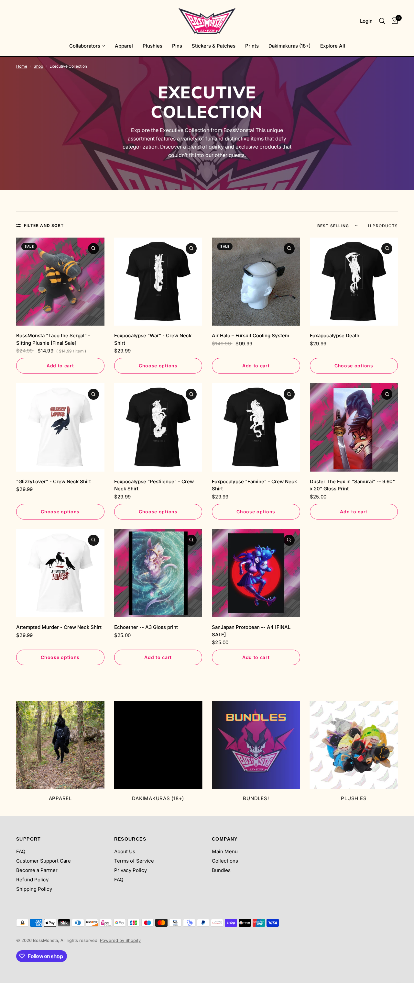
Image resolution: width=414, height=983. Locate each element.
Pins (177, 46)
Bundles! (256, 798)
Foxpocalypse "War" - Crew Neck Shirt (152, 339)
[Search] (382, 21)
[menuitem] (87, 46)
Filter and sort (44, 225)
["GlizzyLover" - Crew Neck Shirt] (60, 427)
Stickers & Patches (213, 46)
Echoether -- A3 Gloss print (146, 627)
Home (21, 66)
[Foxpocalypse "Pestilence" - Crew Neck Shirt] (158, 427)
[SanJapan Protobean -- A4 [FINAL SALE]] (256, 573)
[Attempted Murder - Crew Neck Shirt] (60, 573)
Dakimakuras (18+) (289, 46)
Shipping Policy (34, 889)
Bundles (221, 870)
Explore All (332, 46)
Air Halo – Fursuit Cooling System (250, 335)
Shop (38, 66)
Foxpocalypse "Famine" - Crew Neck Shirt (254, 485)
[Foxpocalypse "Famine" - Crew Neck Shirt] (256, 427)
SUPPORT (28, 839)
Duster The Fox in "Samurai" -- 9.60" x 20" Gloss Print (352, 485)
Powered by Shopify (120, 940)
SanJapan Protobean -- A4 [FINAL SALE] (251, 631)
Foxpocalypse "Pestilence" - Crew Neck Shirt (154, 485)
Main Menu (225, 851)
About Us (124, 851)
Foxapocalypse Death (334, 335)
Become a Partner (37, 870)
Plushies (152, 46)
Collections (225, 861)
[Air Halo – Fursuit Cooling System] (256, 282)
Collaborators (84, 46)
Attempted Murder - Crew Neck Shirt (59, 627)
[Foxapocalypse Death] (354, 282)
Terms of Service (134, 861)
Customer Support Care (43, 861)
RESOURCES (130, 839)
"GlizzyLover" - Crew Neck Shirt (53, 481)
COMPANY (225, 839)
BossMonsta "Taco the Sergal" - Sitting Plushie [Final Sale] (53, 339)
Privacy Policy (130, 870)
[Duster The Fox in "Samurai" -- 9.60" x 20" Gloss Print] (354, 427)
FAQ (20, 851)
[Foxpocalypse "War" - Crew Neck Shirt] (158, 282)
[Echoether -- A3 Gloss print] (158, 573)
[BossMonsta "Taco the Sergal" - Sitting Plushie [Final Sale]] (60, 282)
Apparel (124, 46)
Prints (252, 46)
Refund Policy (32, 880)
